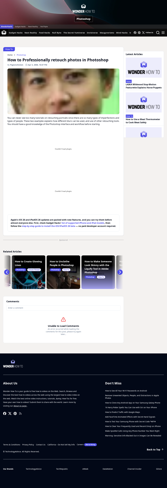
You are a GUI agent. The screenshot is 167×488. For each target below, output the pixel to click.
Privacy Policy (28, 444)
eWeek (85, 469)
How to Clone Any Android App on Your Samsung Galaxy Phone (132, 402)
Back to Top (153, 449)
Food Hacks (44, 32)
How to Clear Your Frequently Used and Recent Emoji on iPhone (133, 426)
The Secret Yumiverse (74, 32)
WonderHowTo (6, 26)
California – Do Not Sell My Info (61, 444)
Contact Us (40, 444)
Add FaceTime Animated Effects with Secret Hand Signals (130, 417)
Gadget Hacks (20, 26)
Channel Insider (134, 469)
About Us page (20, 406)
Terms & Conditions (11, 444)
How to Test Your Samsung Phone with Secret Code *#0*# (130, 421)
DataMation (108, 469)
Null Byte (44, 26)
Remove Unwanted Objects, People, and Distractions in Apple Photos (132, 396)
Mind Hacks (121, 32)
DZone (159, 469)
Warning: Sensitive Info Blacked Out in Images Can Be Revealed (133, 435)
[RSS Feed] (20, 413)
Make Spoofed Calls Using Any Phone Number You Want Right (132, 431)
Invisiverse (92, 32)
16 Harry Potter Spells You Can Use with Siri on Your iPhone (131, 407)
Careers (86, 444)
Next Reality (33, 26)
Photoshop (84, 19)
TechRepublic (62, 469)
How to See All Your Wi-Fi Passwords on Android (126, 390)
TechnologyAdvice (33, 469)
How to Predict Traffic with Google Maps (122, 412)
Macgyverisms (107, 32)
